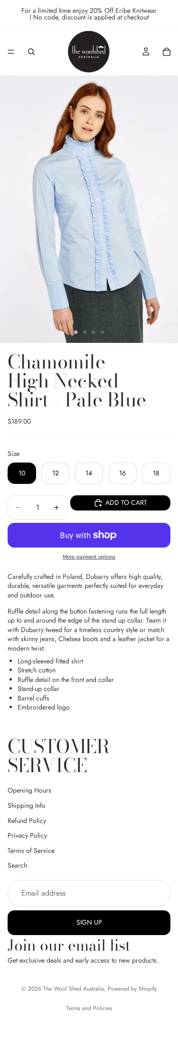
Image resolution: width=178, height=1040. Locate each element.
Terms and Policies (89, 1008)
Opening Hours (29, 790)
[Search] (31, 51)
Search (17, 865)
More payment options (89, 556)
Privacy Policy (27, 835)
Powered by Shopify (132, 988)
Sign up (89, 922)
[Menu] (11, 52)
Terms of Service (31, 850)
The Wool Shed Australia (73, 988)
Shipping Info (27, 805)
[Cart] (166, 51)
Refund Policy (27, 820)
